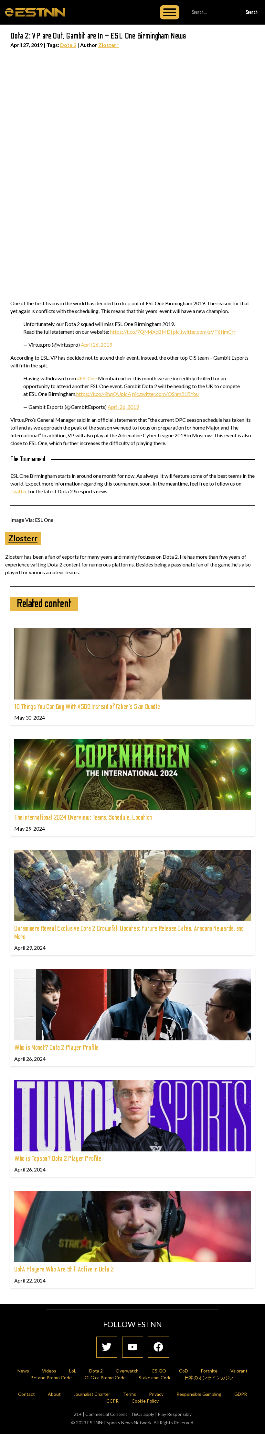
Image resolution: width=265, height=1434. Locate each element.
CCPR (112, 1401)
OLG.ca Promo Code (105, 1377)
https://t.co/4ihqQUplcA (103, 394)
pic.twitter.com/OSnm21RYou (165, 394)
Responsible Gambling (198, 1394)
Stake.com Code (155, 1377)
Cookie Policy (145, 1401)
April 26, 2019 (96, 345)
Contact (26, 1394)
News (23, 1370)
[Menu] (169, 12)
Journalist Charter (92, 1394)
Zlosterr (108, 45)
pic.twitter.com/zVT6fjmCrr (204, 332)
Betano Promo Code (51, 1377)
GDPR (240, 1394)
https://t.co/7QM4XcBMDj (141, 332)
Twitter (18, 491)
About (54, 1394)
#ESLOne (87, 378)
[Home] (35, 12)
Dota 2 (68, 45)
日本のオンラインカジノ (209, 1377)
